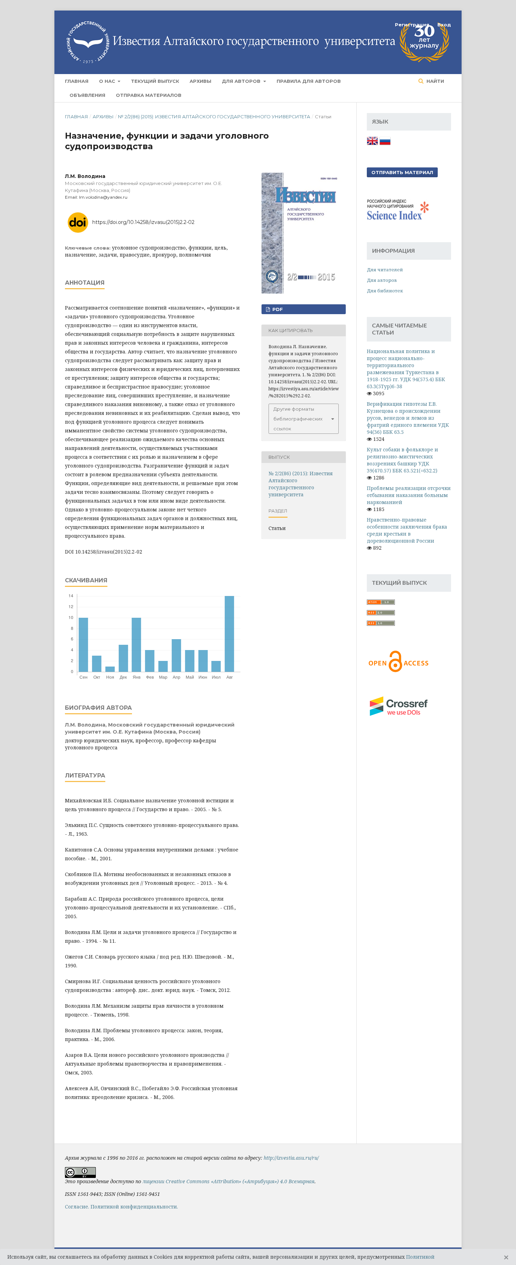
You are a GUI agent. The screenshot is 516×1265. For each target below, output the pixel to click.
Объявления (87, 95)
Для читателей (385, 269)
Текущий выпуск (155, 81)
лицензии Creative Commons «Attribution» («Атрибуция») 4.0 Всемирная (229, 1181)
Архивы (200, 81)
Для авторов (242, 81)
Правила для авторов (309, 81)
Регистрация (412, 24)
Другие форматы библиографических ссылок (298, 418)
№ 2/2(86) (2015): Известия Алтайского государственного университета (214, 116)
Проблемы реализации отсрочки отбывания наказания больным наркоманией (409, 495)
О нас (108, 81)
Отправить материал (402, 172)
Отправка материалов (148, 95)
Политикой (420, 1256)
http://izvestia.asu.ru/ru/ (291, 1157)
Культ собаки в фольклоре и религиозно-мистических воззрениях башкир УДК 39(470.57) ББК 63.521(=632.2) (402, 460)
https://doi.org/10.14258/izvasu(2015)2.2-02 (143, 222)
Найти (434, 81)
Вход (444, 24)
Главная (76, 81)
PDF (277, 309)
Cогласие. (77, 1206)
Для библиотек (385, 290)
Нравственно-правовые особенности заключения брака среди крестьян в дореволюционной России (407, 530)
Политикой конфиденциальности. (134, 1206)
